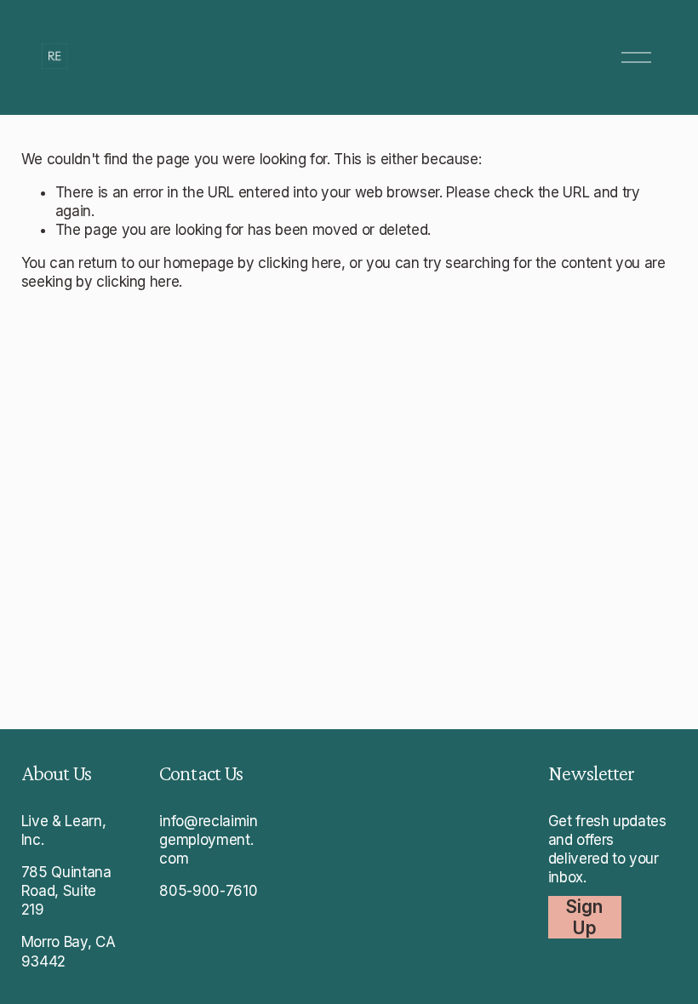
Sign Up (584, 917)
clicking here (299, 262)
